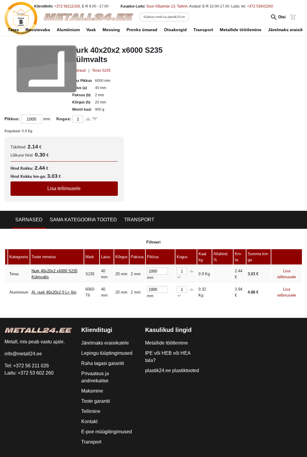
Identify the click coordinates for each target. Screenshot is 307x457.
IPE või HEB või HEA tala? (167, 357)
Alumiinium (68, 29)
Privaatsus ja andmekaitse (95, 377)
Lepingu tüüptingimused (107, 353)
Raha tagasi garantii (102, 363)
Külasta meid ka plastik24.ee (164, 17)
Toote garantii (95, 401)
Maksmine (92, 390)
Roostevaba (37, 29)
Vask (91, 29)
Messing (111, 29)
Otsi (282, 17)
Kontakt (89, 421)
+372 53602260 (260, 6)
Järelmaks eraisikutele (105, 342)
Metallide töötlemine (240, 29)
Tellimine (90, 411)
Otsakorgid (175, 29)
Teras (13, 29)
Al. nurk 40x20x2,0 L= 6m (53, 292)
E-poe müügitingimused (106, 431)
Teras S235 (101, 70)
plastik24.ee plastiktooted (172, 370)
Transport (203, 29)
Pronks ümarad (142, 29)
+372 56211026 (67, 6)
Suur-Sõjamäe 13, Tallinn (167, 6)
